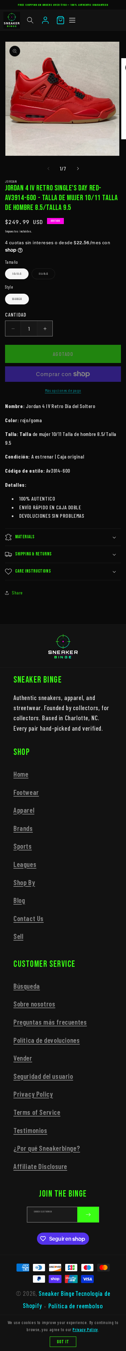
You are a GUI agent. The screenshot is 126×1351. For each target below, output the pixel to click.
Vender (22, 1058)
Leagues (24, 864)
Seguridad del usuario (43, 1076)
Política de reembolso (75, 1306)
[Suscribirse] (88, 1214)
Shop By (24, 882)
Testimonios (30, 1130)
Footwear (26, 792)
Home (20, 774)
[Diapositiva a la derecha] (78, 168)
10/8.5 (20, 275)
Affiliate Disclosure (40, 1166)
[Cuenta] (45, 20)
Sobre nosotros (34, 1003)
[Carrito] (60, 20)
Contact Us (28, 918)
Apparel (23, 810)
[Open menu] (72, 20)
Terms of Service (36, 1112)
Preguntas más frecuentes (50, 1022)
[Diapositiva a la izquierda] (48, 168)
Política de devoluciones (46, 1040)
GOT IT (63, 1342)
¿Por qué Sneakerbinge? (46, 1148)
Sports (22, 846)
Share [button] (17, 592)
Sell (18, 936)
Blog (19, 900)
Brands (23, 828)
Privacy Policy (33, 1094)
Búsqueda (26, 986)
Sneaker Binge (56, 1293)
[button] (30, 20)
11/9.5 (47, 275)
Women (20, 300)
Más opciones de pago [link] (63, 390)
